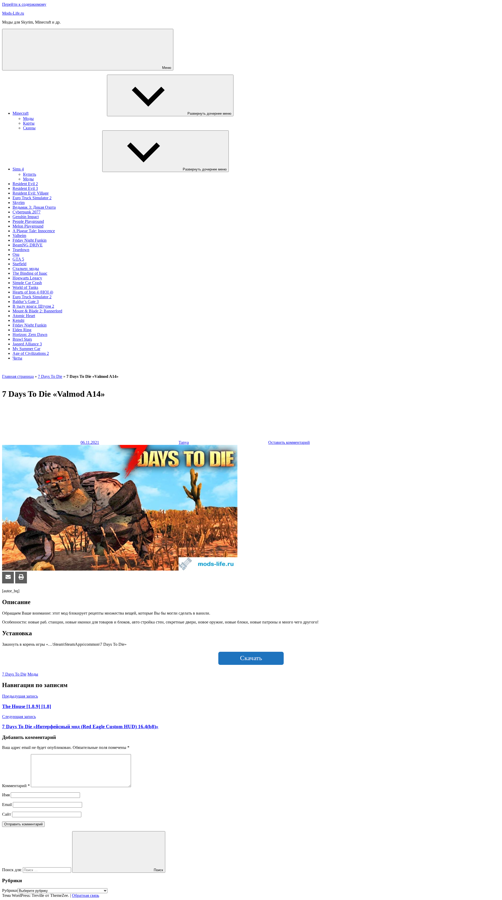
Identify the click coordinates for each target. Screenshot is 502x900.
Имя (6, 795)
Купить (29, 174)
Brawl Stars (22, 339)
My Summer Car (26, 348)
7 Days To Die (50, 376)
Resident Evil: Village (31, 193)
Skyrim (19, 202)
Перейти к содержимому (24, 4)
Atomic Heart (24, 315)
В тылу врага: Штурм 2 (33, 306)
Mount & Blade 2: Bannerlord (37, 311)
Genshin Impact (26, 216)
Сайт (6, 814)
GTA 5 (18, 259)
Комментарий (16, 785)
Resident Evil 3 (25, 188)
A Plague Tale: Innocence (34, 231)
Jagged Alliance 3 (27, 344)
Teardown (21, 249)
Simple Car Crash (27, 282)
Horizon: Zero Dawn (30, 334)
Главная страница (18, 376)
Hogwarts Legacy (27, 278)
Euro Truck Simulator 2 (32, 198)
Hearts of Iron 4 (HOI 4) (33, 292)
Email (7, 804)
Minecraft (20, 113)
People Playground (28, 221)
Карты (29, 123)
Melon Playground (28, 226)
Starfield (19, 264)
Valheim (19, 235)
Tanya (184, 442)
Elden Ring (22, 330)
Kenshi (18, 320)
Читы (17, 358)
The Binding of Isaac (30, 273)
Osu (16, 254)
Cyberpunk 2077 (27, 212)
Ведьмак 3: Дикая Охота (34, 207)
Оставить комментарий (289, 442)
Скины (29, 128)
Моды (28, 118)
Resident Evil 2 (25, 183)
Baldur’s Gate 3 (26, 301)
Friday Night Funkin (30, 240)
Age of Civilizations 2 (31, 353)
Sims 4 (18, 169)
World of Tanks (25, 287)
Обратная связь (85, 895)
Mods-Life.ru (13, 13)
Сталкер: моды (26, 268)
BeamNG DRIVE (28, 245)
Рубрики (10, 890)
